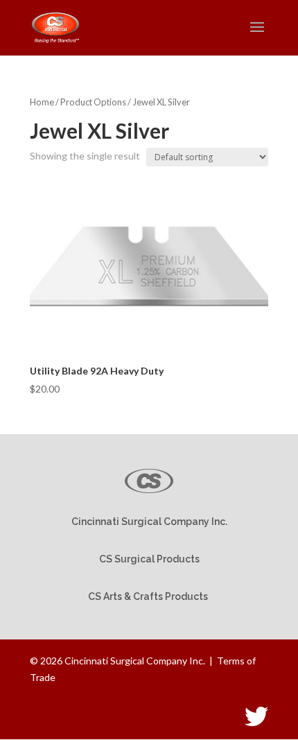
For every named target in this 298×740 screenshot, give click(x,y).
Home (42, 101)
